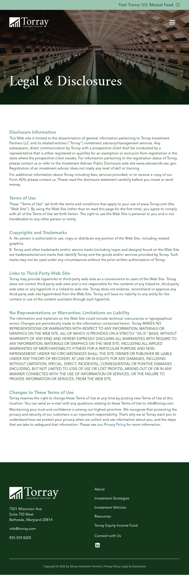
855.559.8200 (20, 538)
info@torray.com (22, 529)
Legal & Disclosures (134, 566)
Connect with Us (107, 536)
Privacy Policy (115, 425)
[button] (172, 22)
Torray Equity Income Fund (116, 526)
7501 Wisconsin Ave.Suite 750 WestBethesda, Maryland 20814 (30, 514)
